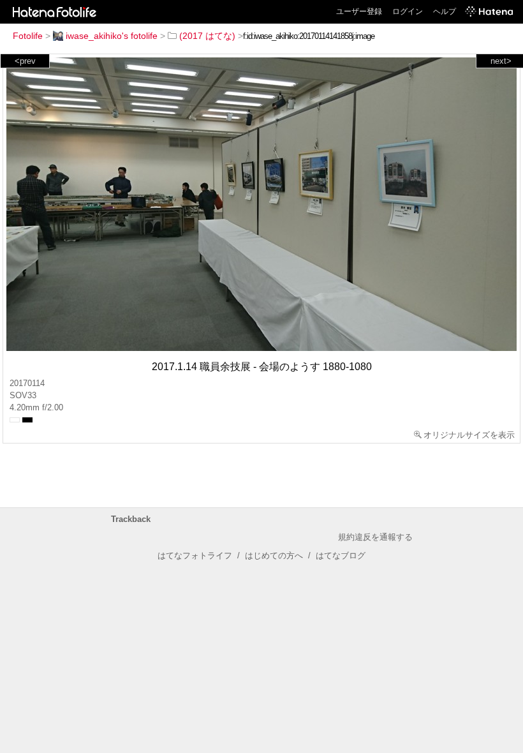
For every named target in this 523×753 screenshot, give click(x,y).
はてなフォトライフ (195, 555)
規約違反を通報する (375, 537)
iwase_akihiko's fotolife (112, 36)
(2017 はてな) (207, 36)
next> (501, 61)
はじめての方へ (274, 555)
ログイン (407, 11)
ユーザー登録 (359, 11)
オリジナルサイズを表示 (469, 435)
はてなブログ (340, 555)
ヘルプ (444, 11)
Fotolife (28, 36)
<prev (25, 61)
